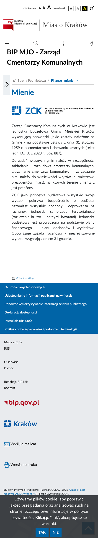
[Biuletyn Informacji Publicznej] (49, 405)
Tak (42, 532)
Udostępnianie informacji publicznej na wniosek (38, 295)
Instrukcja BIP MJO (18, 321)
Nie (56, 532)
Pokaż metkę (25, 278)
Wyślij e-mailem (23, 444)
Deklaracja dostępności (21, 312)
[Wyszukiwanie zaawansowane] (36, 43)
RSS (7, 348)
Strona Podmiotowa (32, 80)
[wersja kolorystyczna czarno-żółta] (85, 8)
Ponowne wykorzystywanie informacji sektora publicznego (46, 304)
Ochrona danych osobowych (25, 287)
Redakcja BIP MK (16, 382)
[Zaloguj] (92, 44)
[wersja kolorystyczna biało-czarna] (78, 8)
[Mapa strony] (64, 44)
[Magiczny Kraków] (49, 426)
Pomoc (9, 368)
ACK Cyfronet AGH (27, 494)
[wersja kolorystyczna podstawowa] (71, 8)
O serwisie (11, 362)
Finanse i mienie (62, 80)
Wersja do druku (23, 465)
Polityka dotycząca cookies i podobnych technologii (41, 329)
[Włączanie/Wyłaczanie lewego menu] (6, 85)
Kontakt (9, 388)
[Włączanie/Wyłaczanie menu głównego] (6, 44)
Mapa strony (13, 342)
